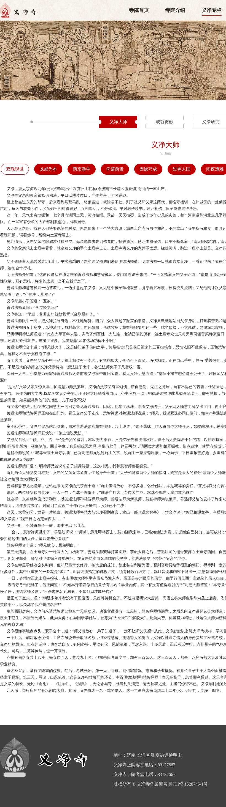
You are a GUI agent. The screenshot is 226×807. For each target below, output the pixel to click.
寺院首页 (139, 10)
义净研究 (211, 121)
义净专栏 (212, 10)
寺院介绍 (175, 10)
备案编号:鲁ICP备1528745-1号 (179, 784)
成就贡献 (164, 121)
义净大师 (118, 121)
